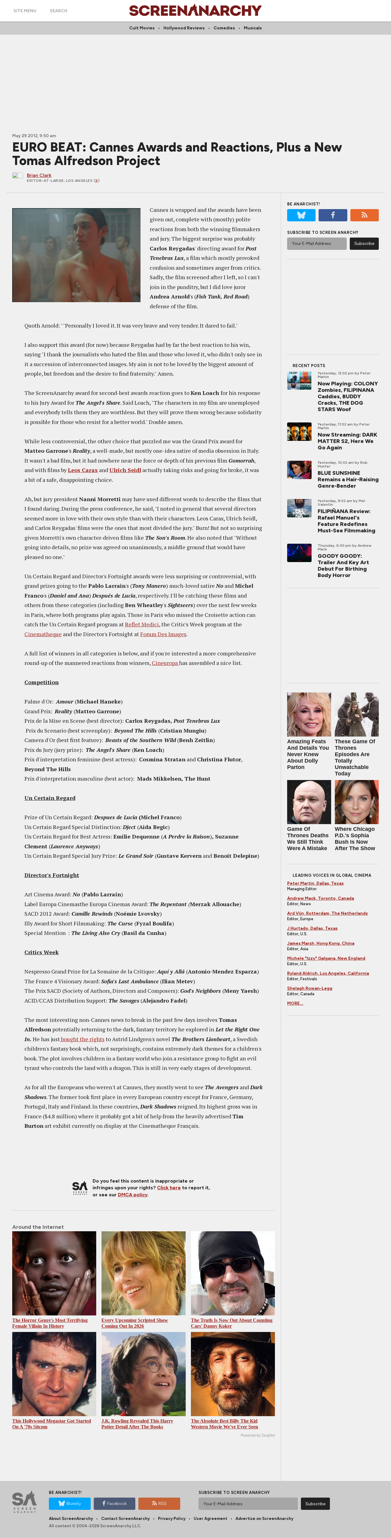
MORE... (295, 1003)
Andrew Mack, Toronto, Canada (320, 898)
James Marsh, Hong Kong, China (320, 943)
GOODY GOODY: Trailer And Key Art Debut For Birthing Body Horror (343, 566)
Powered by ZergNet (258, 1435)
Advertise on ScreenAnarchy (264, 1518)
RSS (162, 1503)
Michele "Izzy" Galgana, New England (326, 958)
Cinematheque (43, 634)
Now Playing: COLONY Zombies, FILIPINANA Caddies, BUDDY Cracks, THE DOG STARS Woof (348, 396)
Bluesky (74, 1503)
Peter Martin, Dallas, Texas (315, 883)
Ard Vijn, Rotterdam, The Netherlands (327, 913)
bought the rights (82, 1039)
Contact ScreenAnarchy (125, 1518)
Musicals (253, 28)
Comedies (224, 28)
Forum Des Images (163, 634)
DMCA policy (133, 1195)
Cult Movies (142, 28)
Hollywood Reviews (184, 28)
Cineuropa (165, 662)
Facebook (117, 1503)
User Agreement (210, 1518)
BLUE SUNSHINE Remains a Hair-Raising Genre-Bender (348, 479)
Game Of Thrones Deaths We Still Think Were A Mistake (308, 838)
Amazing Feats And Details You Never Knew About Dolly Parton (308, 754)
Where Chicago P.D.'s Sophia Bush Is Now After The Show (355, 838)
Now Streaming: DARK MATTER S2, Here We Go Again (347, 441)
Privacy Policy (171, 1518)
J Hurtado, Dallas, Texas (312, 928)
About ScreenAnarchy (71, 1518)
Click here (169, 1188)
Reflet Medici (142, 624)
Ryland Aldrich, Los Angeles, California (328, 973)
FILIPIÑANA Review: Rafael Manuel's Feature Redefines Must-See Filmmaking (346, 521)
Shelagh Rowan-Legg (309, 988)
